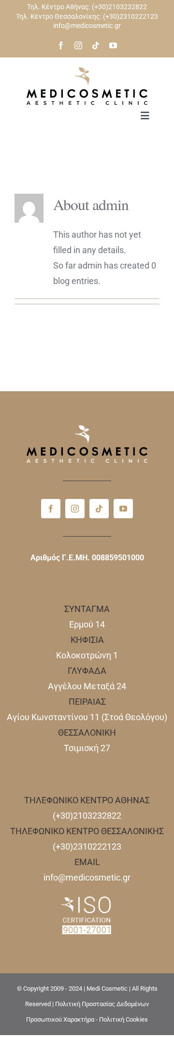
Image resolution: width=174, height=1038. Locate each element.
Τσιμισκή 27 (87, 748)
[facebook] (61, 45)
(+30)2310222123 (130, 16)
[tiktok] (95, 45)
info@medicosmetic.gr (87, 25)
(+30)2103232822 (119, 7)
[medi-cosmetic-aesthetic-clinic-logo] (87, 71)
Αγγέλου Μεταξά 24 (87, 686)
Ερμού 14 (87, 624)
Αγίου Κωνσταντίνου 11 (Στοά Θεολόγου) (87, 717)
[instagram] (78, 45)
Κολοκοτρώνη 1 (87, 655)
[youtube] (113, 45)
